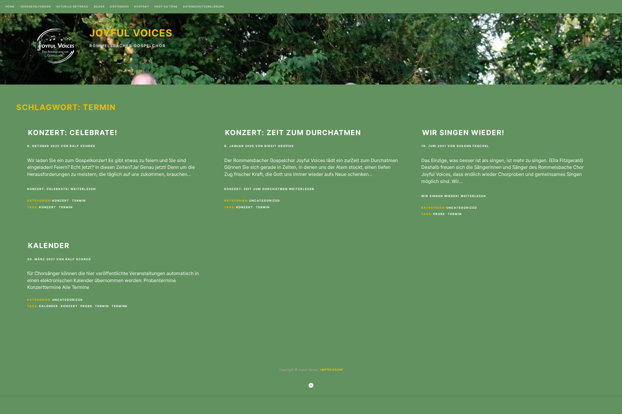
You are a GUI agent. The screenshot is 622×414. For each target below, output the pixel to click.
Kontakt (141, 6)
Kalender (48, 245)
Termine (120, 306)
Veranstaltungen (35, 6)
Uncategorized (264, 200)
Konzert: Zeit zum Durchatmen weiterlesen (269, 189)
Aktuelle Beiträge (72, 6)
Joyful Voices (131, 33)
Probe (439, 214)
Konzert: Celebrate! (72, 132)
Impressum (331, 369)
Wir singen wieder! (463, 132)
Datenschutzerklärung (203, 6)
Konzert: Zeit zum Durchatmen (293, 132)
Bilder (99, 6)
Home (10, 6)
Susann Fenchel (473, 146)
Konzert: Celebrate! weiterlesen (61, 189)
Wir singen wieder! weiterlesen (453, 196)
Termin (79, 200)
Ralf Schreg (82, 146)
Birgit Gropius (279, 146)
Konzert (60, 200)
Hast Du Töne (166, 6)
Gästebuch (119, 6)
